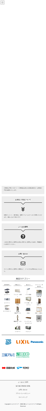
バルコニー (28, 331)
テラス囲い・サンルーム (28, 303)
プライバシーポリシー (23, 393)
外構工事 (39, 296)
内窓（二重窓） (39, 313)
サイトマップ (23, 397)
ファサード (17, 331)
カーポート (7, 294)
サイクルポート (7, 311)
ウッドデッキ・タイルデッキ (28, 322)
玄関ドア (39, 304)
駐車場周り (7, 284)
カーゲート (7, 302)
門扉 (18, 304)
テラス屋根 (28, 294)
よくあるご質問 (23, 382)
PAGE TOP (43, 368)
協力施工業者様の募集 (23, 386)
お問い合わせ (23, 390)
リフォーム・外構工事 (39, 285)
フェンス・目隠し (18, 295)
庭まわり (28, 284)
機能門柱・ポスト (18, 322)
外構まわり (17, 284)
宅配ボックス (17, 313)
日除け (28, 313)
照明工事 (39, 321)
